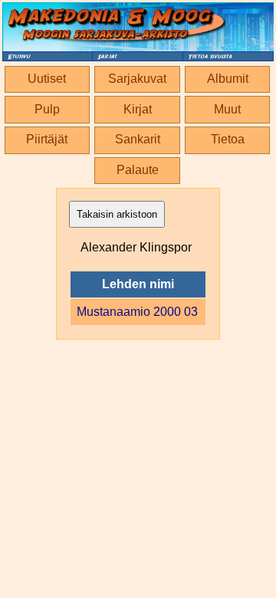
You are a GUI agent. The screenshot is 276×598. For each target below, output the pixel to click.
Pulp (47, 109)
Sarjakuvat (137, 78)
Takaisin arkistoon (117, 214)
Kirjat (137, 109)
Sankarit (137, 139)
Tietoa (228, 139)
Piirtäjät (46, 139)
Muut (227, 109)
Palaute (138, 169)
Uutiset (47, 78)
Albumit (227, 78)
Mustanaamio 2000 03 (137, 311)
